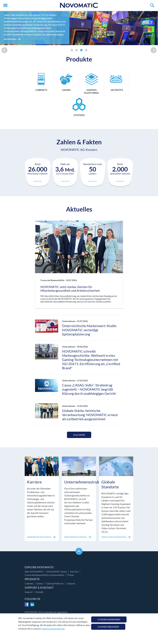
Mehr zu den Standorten (114, 537)
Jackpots (71, 583)
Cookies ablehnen (108, 626)
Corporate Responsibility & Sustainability (44, 575)
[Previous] (4, 50)
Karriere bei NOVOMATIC (39, 537)
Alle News (79, 435)
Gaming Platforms (55, 583)
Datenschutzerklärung (53, 628)
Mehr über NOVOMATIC (75, 537)
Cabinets (29, 583)
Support (28, 592)
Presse (70, 575)
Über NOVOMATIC (34, 571)
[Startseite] (79, 5)
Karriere (74, 571)
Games (39, 583)
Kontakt (39, 592)
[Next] (153, 50)
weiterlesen (10, 39)
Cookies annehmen (109, 619)
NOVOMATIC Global (57, 571)
